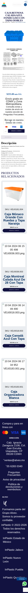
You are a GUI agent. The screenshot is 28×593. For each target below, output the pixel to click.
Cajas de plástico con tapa (20, 22)
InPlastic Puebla (14, 569)
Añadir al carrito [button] (14, 230)
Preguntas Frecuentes (14, 473)
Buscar (25, 4)
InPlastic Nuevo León (12, 559)
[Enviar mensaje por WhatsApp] (24, 583)
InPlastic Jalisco (14, 549)
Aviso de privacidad (14, 479)
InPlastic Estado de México (14, 540)
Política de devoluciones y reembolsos (14, 487)
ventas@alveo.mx (14, 460)
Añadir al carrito (16, 130)
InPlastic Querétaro (14, 577)
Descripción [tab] (8, 137)
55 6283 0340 (14, 466)
